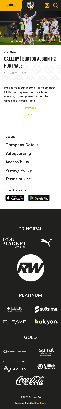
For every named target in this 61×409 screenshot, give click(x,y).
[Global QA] (14, 351)
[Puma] (46, 242)
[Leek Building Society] (14, 309)
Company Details (21, 144)
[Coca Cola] (30, 380)
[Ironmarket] (14, 243)
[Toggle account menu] (47, 5)
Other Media (40, 403)
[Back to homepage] (30, 5)
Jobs (10, 136)
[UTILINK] (46, 366)
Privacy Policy (18, 170)
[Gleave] (14, 322)
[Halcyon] (46, 322)
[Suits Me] (46, 309)
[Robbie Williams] (30, 267)
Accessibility (17, 161)
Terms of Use (18, 178)
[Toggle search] (55, 5)
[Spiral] (46, 351)
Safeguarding (18, 153)
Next (30, 114)
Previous (30, 107)
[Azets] (14, 366)
